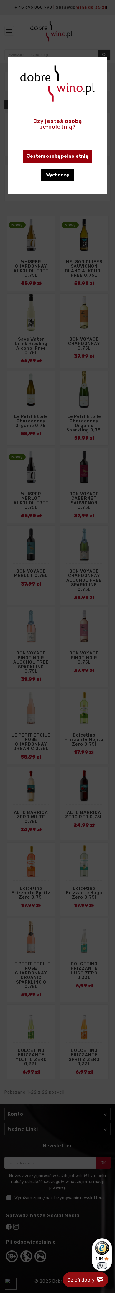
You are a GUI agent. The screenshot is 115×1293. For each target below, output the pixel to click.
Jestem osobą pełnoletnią (57, 156)
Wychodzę (57, 175)
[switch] (102, 1265)
